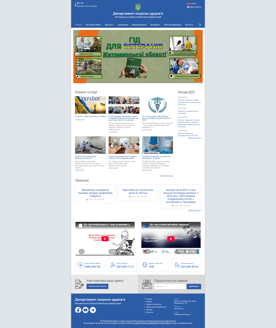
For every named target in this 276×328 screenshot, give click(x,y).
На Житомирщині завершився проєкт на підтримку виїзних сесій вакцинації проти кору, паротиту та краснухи (123, 118)
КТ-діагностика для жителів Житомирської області (85, 157)
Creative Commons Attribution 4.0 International (152, 323)
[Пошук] (200, 24)
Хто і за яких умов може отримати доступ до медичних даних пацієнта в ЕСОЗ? (156, 118)
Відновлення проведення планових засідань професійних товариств (95, 192)
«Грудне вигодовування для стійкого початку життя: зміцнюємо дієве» (122, 157)
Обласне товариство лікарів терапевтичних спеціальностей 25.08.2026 (189, 102)
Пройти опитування (97, 286)
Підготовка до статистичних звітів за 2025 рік (138, 191)
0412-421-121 (179, 309)
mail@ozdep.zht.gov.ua (182, 314)
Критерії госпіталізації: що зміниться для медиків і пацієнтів (156, 157)
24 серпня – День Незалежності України (90, 116)
